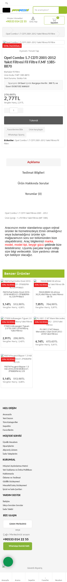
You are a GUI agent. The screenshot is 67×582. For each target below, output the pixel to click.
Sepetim (55, 20)
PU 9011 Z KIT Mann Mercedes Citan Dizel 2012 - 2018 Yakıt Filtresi (49, 331)
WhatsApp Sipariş (16, 134)
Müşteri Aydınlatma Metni (15, 466)
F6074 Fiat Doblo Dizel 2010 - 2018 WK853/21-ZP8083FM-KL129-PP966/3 (16, 294)
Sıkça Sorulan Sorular (13, 505)
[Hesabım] (59, 577)
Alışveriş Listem (10, 450)
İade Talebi (8, 509)
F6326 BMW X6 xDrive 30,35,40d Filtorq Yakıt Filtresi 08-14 (49, 294)
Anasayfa (7, 414)
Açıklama (33, 162)
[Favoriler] (45, 577)
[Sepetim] (32, 577)
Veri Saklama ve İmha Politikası (17, 470)
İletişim (6, 501)
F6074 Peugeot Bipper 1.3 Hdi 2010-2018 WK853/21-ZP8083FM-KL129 (16, 369)
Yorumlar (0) (33, 194)
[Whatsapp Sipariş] (8, 562)
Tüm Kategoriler (10, 422)
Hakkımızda (8, 474)
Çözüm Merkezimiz (17, 524)
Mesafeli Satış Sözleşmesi (15, 485)
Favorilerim (8, 430)
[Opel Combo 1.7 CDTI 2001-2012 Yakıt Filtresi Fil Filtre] (33, 42)
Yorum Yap (34, 51)
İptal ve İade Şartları (12, 489)
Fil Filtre (16, 71)
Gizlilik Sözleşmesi (11, 481)
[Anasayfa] (5, 577)
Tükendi (33, 120)
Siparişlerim (8, 446)
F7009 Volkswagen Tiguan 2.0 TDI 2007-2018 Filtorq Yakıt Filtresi (16, 328)
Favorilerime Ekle (15, 129)
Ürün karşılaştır (35, 129)
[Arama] (19, 577)
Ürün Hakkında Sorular (33, 183)
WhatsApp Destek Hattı (19, 546)
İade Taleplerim (10, 454)
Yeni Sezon (8, 418)
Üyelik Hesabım (10, 442)
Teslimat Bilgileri (33, 172)
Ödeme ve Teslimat (12, 478)
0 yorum (23, 51)
